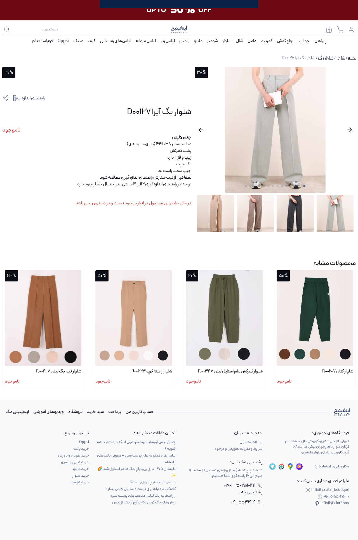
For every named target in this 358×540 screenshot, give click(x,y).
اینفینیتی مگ (17, 411)
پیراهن (320, 41)
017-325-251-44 (240, 485)
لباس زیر (167, 41)
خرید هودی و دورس (73, 455)
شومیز (212, 41)
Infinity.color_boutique (330, 490)
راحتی (184, 41)
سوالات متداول (251, 442)
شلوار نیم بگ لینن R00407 (58, 371)
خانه (352, 58)
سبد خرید (95, 411)
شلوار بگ (325, 58)
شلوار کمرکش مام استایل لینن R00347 (230, 371)
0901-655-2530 (336, 497)
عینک (78, 41)
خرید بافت (81, 449)
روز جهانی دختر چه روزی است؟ (153, 482)
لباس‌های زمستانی (115, 41)
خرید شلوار (80, 476)
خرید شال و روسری (75, 462)
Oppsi (63, 41)
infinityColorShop (335, 503)
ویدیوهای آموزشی (48, 411)
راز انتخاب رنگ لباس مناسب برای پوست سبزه (143, 496)
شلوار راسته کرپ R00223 (151, 371)
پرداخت (114, 411)
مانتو (198, 41)
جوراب (304, 41)
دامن (252, 41)
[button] (304, 186)
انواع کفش (285, 41)
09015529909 (243, 502)
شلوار (226, 41)
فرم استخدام (42, 41)
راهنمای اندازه (33, 98)
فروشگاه (75, 411)
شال (239, 41)
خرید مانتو (81, 469)
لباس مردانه (146, 41)
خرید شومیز (80, 482)
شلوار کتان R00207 (337, 371)
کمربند (266, 41)
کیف (91, 41)
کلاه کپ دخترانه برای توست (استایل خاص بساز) (141, 489)
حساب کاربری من (140, 411)
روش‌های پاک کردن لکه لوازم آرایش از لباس (144, 502)
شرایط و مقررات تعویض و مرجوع (238, 449)
